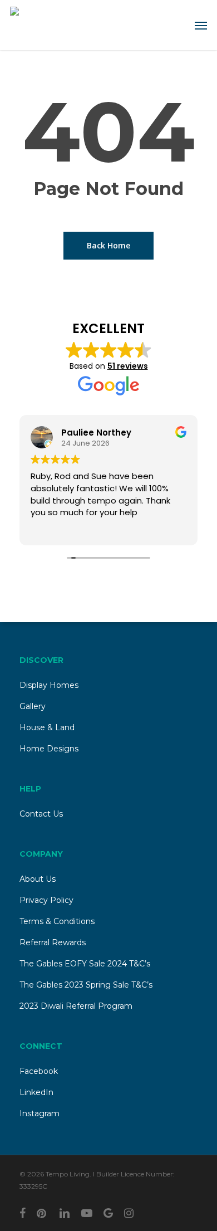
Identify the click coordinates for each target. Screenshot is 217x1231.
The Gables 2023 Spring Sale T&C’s (85, 985)
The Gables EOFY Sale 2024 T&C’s (84, 964)
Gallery (32, 706)
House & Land (47, 727)
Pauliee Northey (96, 432)
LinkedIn (36, 1092)
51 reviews (127, 366)
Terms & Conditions (57, 921)
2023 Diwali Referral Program (75, 1006)
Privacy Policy (46, 900)
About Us (37, 879)
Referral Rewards (52, 942)
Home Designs (48, 749)
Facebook (38, 1071)
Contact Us (41, 814)
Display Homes (48, 685)
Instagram (39, 1113)
